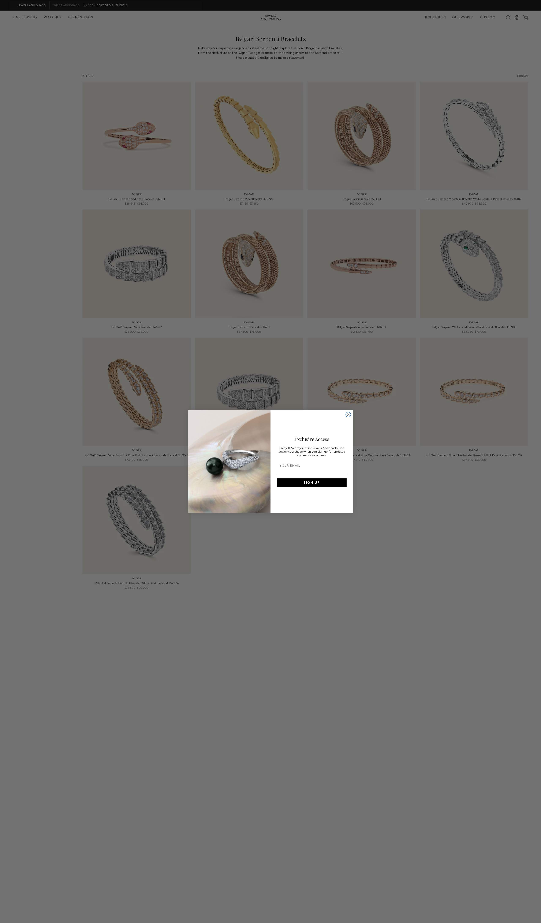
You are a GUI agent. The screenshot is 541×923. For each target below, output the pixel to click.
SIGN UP (311, 483)
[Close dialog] (348, 414)
